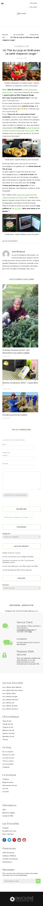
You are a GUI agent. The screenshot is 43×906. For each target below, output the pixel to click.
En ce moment (8, 752)
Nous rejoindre (8, 834)
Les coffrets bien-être (10, 700)
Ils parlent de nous (9, 831)
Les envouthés (8, 764)
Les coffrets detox (9, 693)
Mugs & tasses (8, 782)
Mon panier (34, 3)
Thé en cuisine (8, 761)
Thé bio (5, 740)
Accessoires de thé (10, 785)
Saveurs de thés (9, 733)
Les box (5, 789)
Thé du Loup (29, 131)
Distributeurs (7, 862)
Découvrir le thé (8, 755)
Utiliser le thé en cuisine (11, 553)
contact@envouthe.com (25, 630)
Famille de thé (8, 724)
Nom (4, 444)
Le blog (7, 747)
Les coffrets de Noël (9, 706)
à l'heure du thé (21, 46)
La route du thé (8, 758)
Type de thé (7, 721)
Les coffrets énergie (9, 697)
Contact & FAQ (7, 816)
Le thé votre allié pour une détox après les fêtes (20, 566)
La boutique (9, 774)
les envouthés (18, 35)
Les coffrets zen (8, 703)
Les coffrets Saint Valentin (12, 687)
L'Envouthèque (11, 716)
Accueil (5, 35)
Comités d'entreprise (10, 859)
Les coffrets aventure (10, 709)
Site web (5, 464)
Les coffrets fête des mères (12, 690)
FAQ (30, 632)
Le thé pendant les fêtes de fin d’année (17, 570)
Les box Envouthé (12, 683)
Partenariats (9, 848)
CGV (4, 810)
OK (38, 881)
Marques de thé (8, 730)
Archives (5, 585)
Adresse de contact (6, 454)
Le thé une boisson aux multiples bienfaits (18, 557)
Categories (6, 534)
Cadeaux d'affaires (9, 856)
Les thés (6, 792)
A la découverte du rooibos (14, 414)
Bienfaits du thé (8, 736)
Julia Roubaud (18, 251)
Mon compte (33, 7)
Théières (6, 779)
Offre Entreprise (8, 853)
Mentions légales (8, 813)
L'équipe (6, 828)
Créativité (6, 767)
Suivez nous (34, 611)
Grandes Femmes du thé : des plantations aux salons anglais (16, 351)
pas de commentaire (9, 241)
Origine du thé (8, 727)
